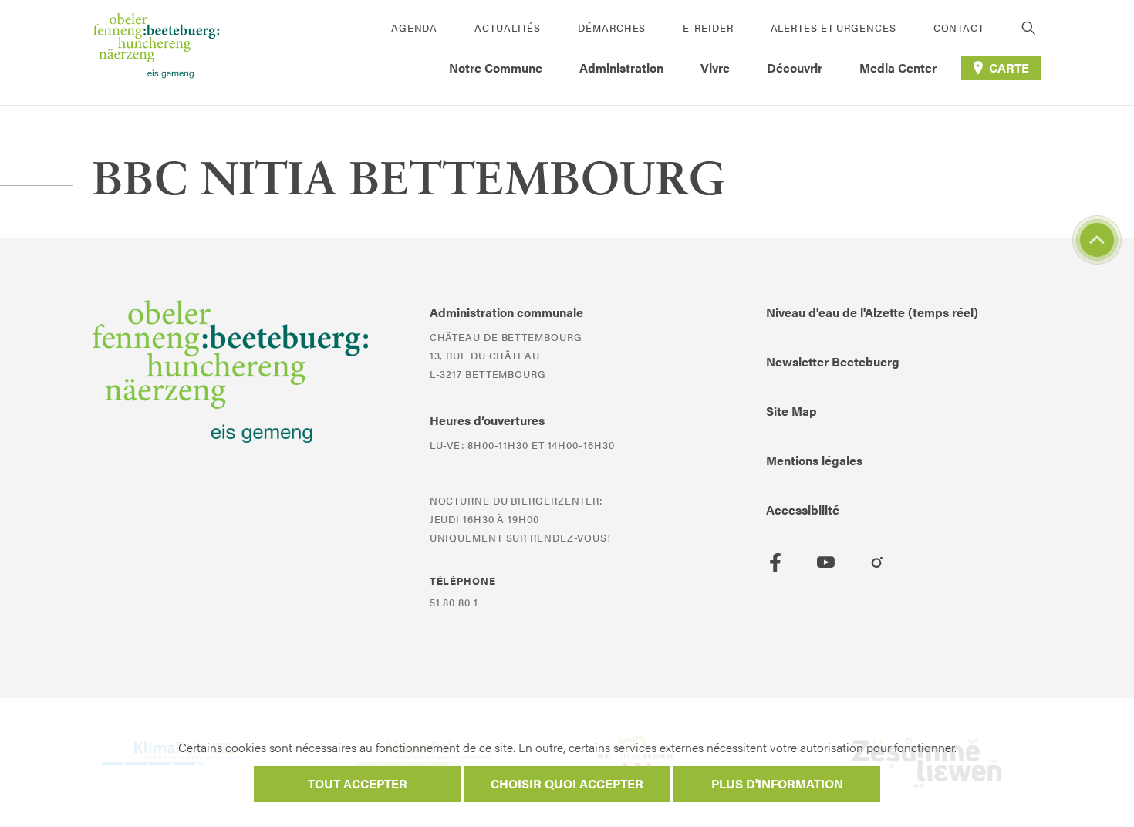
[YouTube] (826, 562)
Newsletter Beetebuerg (832, 361)
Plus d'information (777, 783)
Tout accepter (357, 783)
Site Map (791, 411)
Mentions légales (814, 460)
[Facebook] (775, 562)
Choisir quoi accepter (567, 783)
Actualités (507, 27)
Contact (958, 27)
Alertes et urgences (833, 27)
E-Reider (708, 27)
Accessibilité (802, 509)
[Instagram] (877, 562)
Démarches (612, 27)
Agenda (414, 27)
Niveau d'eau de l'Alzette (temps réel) (872, 312)
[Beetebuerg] (156, 52)
